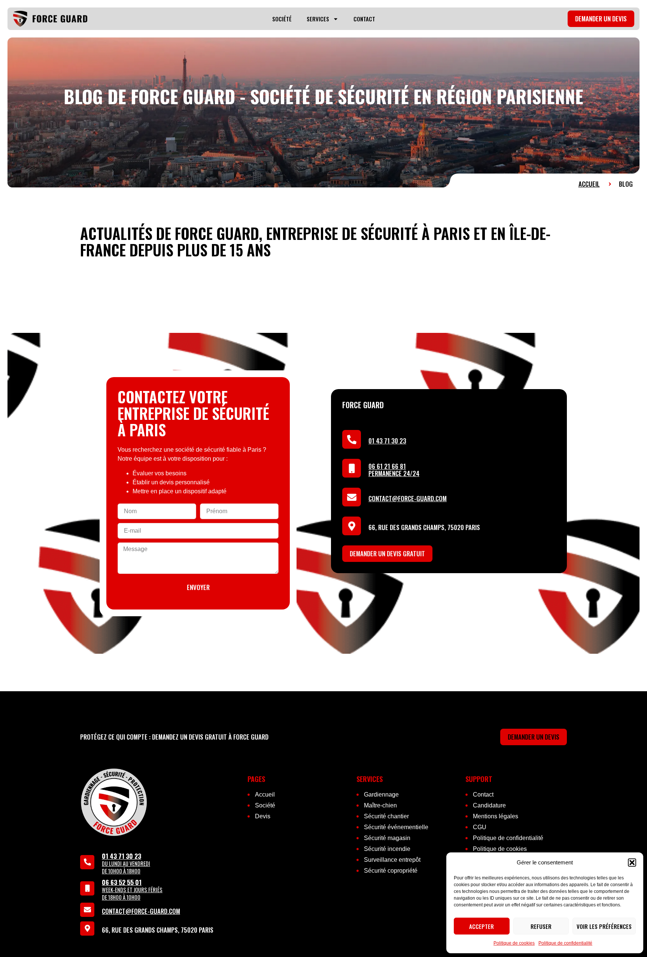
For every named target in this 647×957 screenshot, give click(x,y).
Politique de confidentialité (565, 943)
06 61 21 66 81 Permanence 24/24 (393, 469)
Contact (364, 19)
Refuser (541, 926)
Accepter (481, 926)
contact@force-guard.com (407, 498)
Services (318, 19)
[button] (632, 862)
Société (282, 19)
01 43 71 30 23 (387, 440)
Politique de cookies (514, 943)
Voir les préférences (604, 926)
